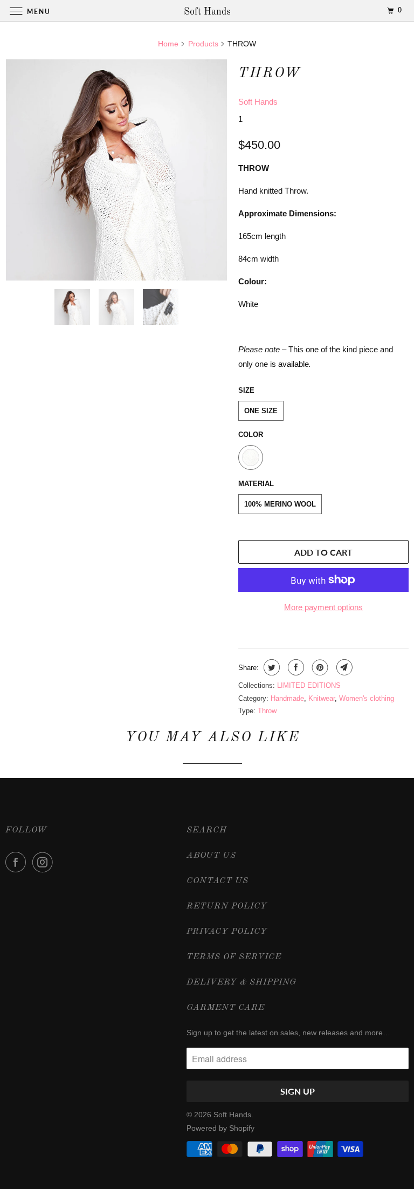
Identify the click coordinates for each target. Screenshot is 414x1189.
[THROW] (116, 170)
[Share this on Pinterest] (318, 667)
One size (261, 411)
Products (203, 43)
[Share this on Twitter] (270, 667)
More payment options (323, 607)
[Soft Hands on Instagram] (44, 862)
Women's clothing (366, 698)
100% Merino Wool (280, 504)
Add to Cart (323, 552)
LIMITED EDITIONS (309, 685)
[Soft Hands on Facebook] (17, 862)
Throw (267, 711)
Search (207, 830)
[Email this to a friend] (343, 667)
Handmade (287, 698)
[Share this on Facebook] (294, 667)
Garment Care (226, 1007)
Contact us (218, 881)
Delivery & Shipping (241, 982)
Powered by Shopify (220, 1128)
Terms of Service (234, 957)
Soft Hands (258, 101)
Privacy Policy (227, 931)
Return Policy (227, 906)
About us (211, 855)
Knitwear (321, 698)
